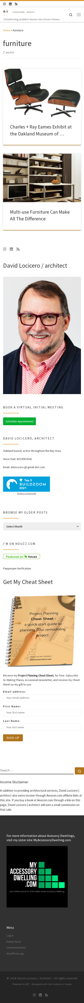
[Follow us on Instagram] (4, 4)
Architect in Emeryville (26, 493)
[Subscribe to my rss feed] (16, 4)
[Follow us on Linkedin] (10, 4)
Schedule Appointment (19, 421)
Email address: (14, 691)
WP (27, 984)
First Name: (12, 706)
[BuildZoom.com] (26, 484)
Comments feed (16, 947)
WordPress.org (15, 953)
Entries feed (14, 941)
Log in (10, 935)
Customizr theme (62, 984)
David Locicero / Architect (34, 978)
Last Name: (12, 721)
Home (6, 30)
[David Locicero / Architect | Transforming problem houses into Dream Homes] (19, 12)
